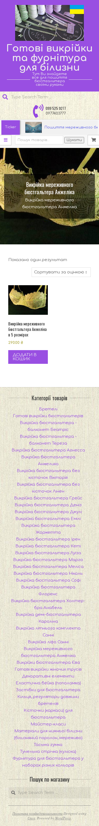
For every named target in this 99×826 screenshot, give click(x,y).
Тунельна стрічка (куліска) (48, 751)
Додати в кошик (25, 357)
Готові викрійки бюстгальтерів (48, 416)
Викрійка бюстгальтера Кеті (48, 546)
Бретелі (48, 409)
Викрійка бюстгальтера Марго (48, 560)
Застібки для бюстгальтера (48, 690)
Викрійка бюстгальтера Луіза (48, 553)
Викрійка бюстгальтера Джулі (48, 512)
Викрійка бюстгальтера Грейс (48, 498)
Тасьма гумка (48, 744)
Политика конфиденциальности (37, 813)
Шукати (74, 140)
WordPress (63, 818)
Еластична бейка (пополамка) (48, 683)
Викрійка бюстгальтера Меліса (48, 566)
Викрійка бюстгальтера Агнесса (48, 450)
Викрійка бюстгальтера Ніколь (48, 573)
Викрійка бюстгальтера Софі (48, 580)
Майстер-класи (48, 724)
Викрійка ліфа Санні (48, 642)
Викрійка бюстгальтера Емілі (48, 518)
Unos (31, 818)
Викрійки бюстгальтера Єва (48, 662)
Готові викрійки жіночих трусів (48, 669)
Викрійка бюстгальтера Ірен (48, 539)
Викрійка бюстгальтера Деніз (48, 505)
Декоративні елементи (48, 676)
